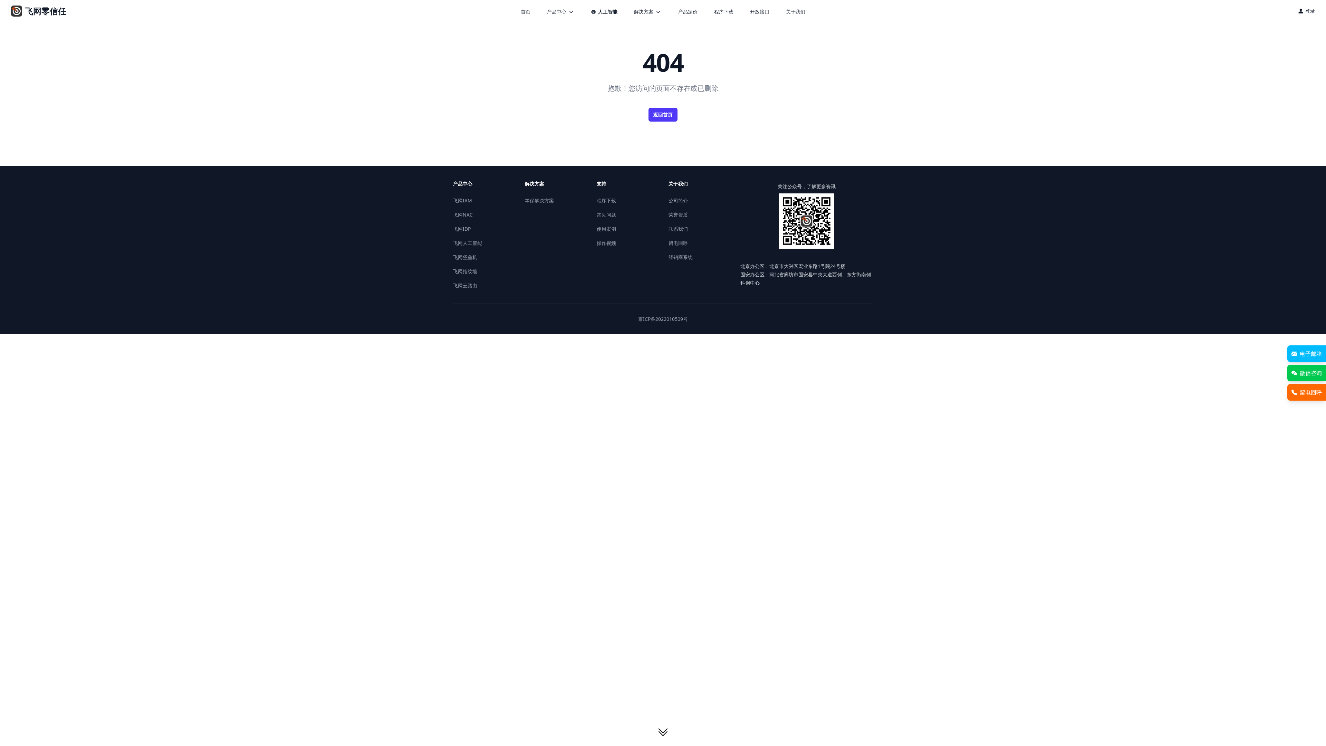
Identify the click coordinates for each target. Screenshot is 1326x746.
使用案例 (606, 229)
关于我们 (795, 11)
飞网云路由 (465, 285)
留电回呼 (678, 243)
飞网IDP (462, 229)
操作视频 (606, 243)
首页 (525, 11)
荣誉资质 (678, 214)
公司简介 (678, 200)
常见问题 (606, 214)
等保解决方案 (539, 200)
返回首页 (663, 114)
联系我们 (678, 229)
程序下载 (723, 11)
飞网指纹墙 (465, 271)
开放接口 (759, 11)
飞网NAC (463, 214)
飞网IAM (462, 200)
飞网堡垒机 (465, 257)
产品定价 (688, 11)
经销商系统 (681, 257)
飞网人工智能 (467, 243)
